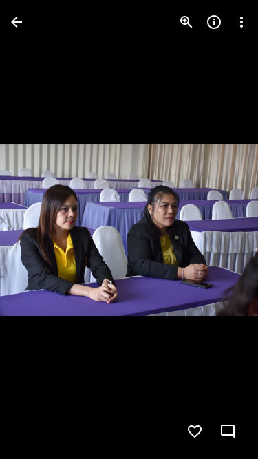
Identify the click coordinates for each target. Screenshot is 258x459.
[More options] (241, 22)
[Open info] (214, 22)
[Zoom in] (186, 22)
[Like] (194, 431)
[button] (38, 230)
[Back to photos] (16, 22)
